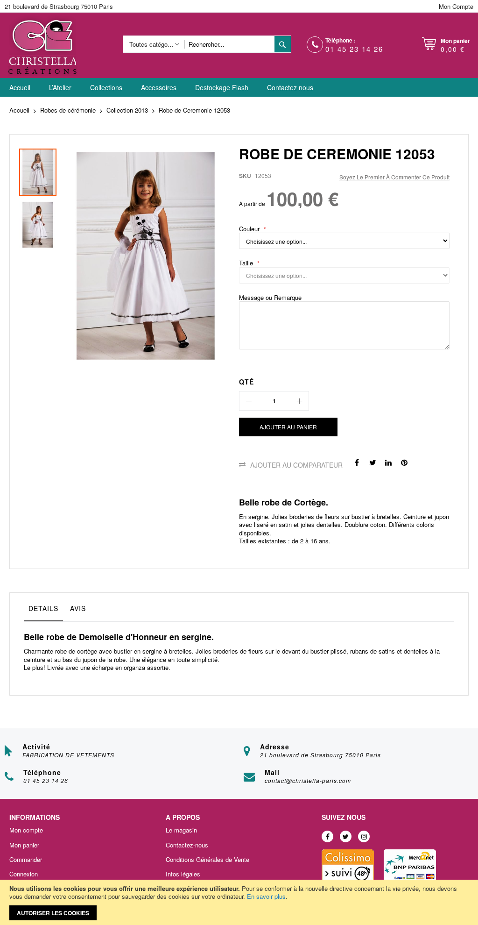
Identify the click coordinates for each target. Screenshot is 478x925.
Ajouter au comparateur (296, 465)
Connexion (23, 874)
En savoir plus (266, 896)
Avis (78, 608)
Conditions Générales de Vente (207, 859)
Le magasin (181, 830)
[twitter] (345, 836)
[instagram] (364, 836)
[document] (239, 902)
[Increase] (299, 400)
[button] (37, 222)
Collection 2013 (127, 110)
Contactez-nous (187, 845)
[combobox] (229, 44)
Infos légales (183, 874)
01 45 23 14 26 (354, 49)
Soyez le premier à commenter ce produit (394, 177)
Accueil (19, 110)
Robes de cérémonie (68, 110)
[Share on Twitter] (372, 462)
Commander (25, 859)
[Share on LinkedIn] (388, 462)
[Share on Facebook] (356, 462)
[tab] (43, 610)
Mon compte (26, 830)
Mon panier (24, 845)
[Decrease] (248, 400)
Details (43, 608)
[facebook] (327, 836)
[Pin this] (404, 462)
